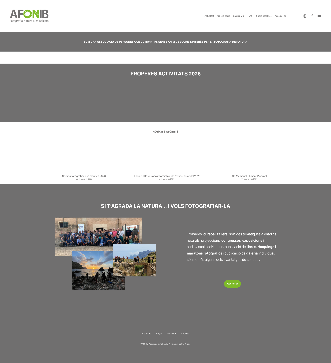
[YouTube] (319, 16)
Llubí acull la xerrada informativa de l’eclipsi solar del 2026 (166, 176)
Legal (159, 333)
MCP (251, 16)
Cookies (185, 333)
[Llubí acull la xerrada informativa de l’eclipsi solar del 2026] (167, 171)
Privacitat (171, 333)
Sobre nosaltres (264, 16)
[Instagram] (305, 16)
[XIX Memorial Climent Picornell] (249, 171)
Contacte (146, 333)
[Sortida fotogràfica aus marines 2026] (84, 171)
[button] (212, 95)
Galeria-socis (223, 16)
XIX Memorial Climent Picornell (249, 176)
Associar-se (280, 16)
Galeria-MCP (239, 16)
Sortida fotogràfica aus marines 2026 (84, 176)
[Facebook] (312, 16)
